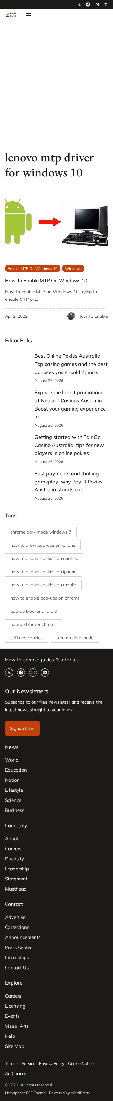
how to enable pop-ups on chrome (45, 598)
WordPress (80, 1092)
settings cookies (26, 637)
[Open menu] (29, 14)
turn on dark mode (75, 637)
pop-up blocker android (33, 611)
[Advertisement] (56, 84)
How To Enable (93, 316)
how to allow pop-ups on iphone (42, 545)
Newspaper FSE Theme (25, 1092)
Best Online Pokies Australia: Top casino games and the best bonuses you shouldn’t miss (71, 364)
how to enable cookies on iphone (43, 571)
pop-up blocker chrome (33, 624)
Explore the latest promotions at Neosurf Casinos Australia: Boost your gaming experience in (70, 404)
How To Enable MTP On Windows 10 (46, 280)
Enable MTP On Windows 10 (32, 268)
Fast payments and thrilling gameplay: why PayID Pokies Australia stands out (69, 481)
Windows (73, 268)
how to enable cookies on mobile (43, 585)
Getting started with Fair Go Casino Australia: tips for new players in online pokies (69, 445)
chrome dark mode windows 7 (40, 532)
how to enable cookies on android (44, 558)
